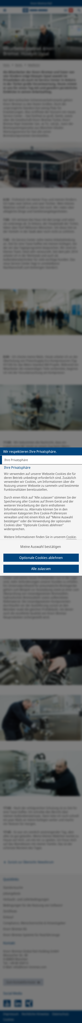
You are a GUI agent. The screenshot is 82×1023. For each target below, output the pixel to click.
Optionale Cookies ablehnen (41, 557)
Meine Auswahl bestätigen (40, 546)
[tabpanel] (41, 505)
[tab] (41, 460)
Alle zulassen (41, 568)
